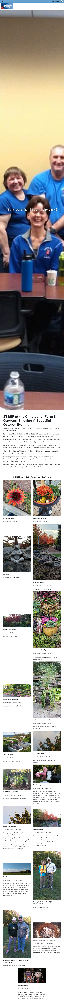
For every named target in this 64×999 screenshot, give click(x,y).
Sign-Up (4, 1)
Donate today (54, 1)
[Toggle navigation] (61, 6)
